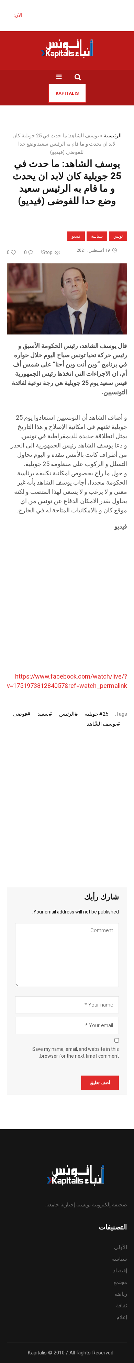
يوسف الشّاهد (102, 724)
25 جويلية (96, 714)
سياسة (97, 236)
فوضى (20, 714)
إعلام (121, 1317)
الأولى (120, 1247)
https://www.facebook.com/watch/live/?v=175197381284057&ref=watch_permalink (67, 681)
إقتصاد (120, 1270)
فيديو (76, 236)
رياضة (120, 1294)
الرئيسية (113, 135)
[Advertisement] (67, 605)
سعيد (43, 714)
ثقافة (121, 1305)
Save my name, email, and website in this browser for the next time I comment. (75, 1053)
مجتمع (120, 1282)
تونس (118, 236)
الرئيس (67, 714)
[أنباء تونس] (67, 48)
